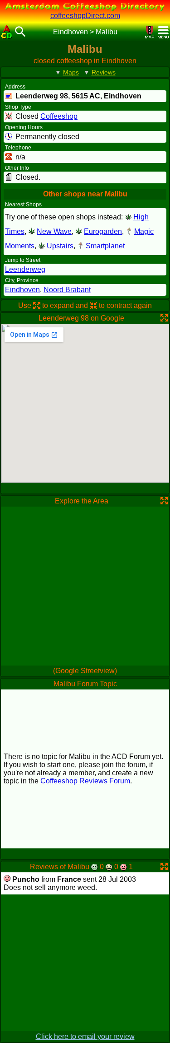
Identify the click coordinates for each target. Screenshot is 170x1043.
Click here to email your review (85, 1036)
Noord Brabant (67, 289)
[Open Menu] (163, 32)
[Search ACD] (20, 32)
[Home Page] (6, 32)
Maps (71, 72)
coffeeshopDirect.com (85, 15)
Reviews (104, 72)
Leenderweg (25, 269)
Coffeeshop (59, 116)
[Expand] (164, 317)
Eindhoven (70, 32)
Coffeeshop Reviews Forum (85, 781)
